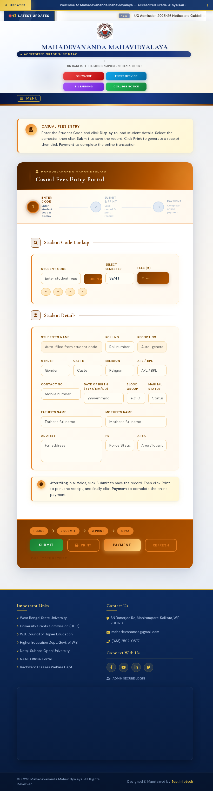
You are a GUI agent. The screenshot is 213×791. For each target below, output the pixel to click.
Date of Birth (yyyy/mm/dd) (96, 387)
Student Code (53, 269)
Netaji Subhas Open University (45, 651)
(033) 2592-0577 (125, 641)
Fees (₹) (144, 268)
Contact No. (52, 384)
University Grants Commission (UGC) (49, 626)
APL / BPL (145, 361)
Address (48, 436)
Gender (47, 361)
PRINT (86, 545)
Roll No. (112, 337)
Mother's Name (118, 412)
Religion (112, 361)
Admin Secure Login (128, 678)
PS (107, 436)
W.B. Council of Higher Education (46, 634)
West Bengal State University (43, 618)
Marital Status (155, 387)
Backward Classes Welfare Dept (46, 667)
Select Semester (113, 267)
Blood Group (132, 387)
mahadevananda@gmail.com (135, 632)
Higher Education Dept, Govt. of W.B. (49, 643)
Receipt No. (147, 337)
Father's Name (53, 412)
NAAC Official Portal (36, 659)
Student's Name (55, 337)
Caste (78, 361)
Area (141, 436)
